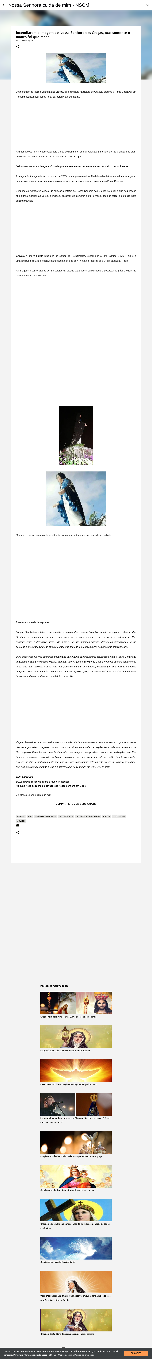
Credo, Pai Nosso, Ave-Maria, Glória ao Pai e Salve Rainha (68, 1017)
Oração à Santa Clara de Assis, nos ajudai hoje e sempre (67, 1334)
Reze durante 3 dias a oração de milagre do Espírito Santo (68, 1084)
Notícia (106, 816)
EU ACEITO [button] (136, 1353)
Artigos (20, 816)
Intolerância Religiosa (45, 816)
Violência (21, 821)
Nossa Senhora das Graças (88, 816)
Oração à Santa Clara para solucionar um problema (65, 1050)
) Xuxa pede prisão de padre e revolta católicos (43, 781)
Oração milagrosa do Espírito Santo (57, 1262)
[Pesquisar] (148, 5)
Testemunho (119, 816)
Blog (30, 816)
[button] (17, 47)
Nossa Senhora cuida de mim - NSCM (48, 5)
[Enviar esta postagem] (17, 826)
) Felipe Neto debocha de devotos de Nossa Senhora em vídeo (51, 785)
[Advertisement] (76, 125)
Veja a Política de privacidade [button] (82, 1355)
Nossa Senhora (66, 816)
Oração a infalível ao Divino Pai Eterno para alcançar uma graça (71, 1156)
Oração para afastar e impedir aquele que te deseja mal (67, 1190)
